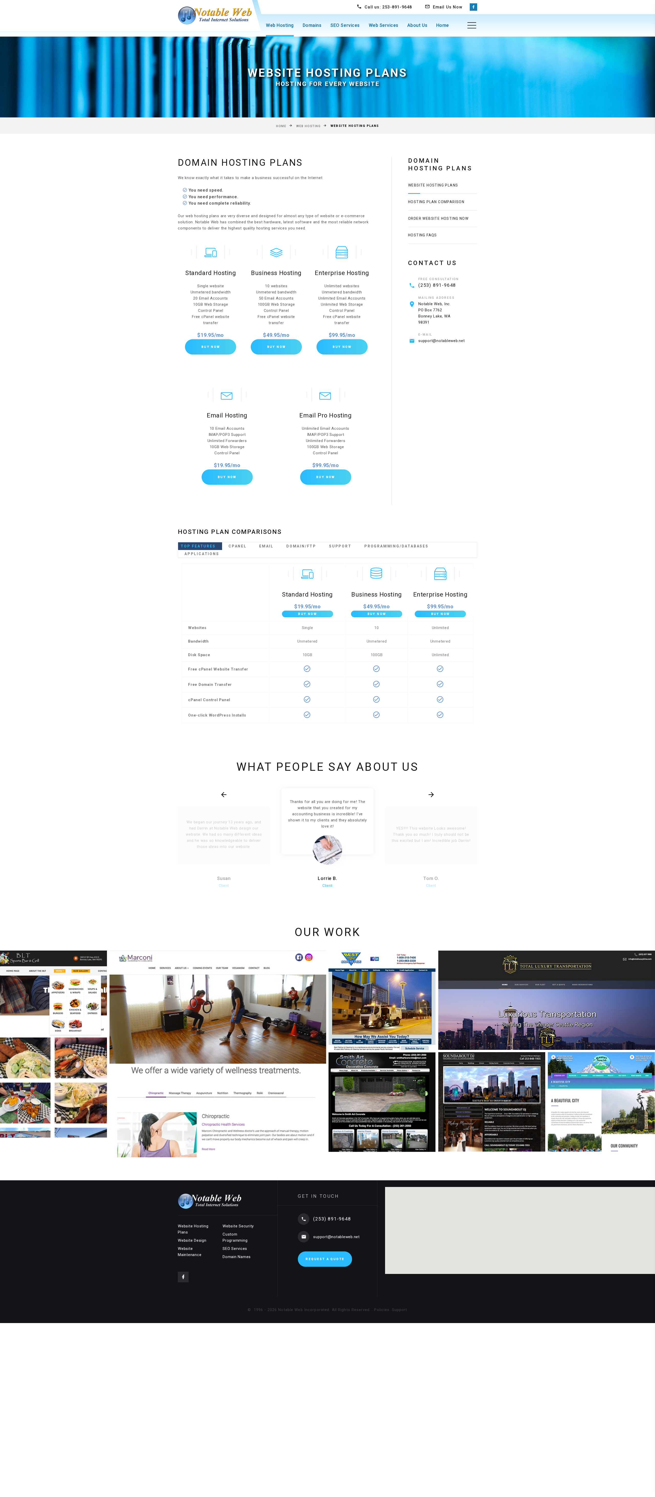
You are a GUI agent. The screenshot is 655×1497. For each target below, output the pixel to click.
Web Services (383, 25)
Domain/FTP (301, 546)
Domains (312, 25)
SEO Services (344, 25)
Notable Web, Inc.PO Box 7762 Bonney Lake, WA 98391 (434, 313)
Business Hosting (276, 273)
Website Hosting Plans (433, 185)
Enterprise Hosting (342, 273)
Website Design (192, 1240)
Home (442, 25)
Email (266, 546)
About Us (417, 25)
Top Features (198, 546)
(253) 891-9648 (437, 285)
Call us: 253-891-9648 (388, 7)
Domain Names (237, 1256)
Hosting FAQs (422, 235)
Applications (201, 554)
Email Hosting (227, 415)
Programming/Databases (396, 546)
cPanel (237, 546)
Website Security (238, 1226)
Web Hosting (280, 25)
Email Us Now (447, 7)
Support (340, 546)
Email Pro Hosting (325, 415)
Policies (381, 1309)
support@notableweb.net (441, 340)
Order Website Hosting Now (438, 218)
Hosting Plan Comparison (436, 202)
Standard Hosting (210, 273)
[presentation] (224, 795)
